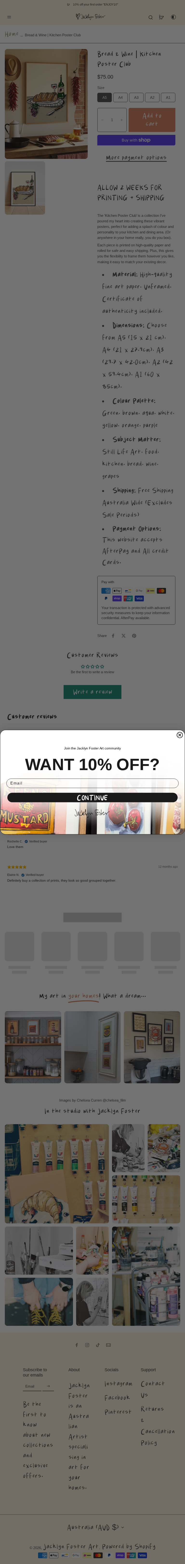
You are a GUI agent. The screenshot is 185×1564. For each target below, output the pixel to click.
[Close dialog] (180, 735)
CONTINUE (92, 797)
